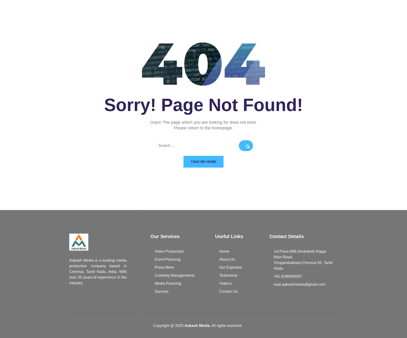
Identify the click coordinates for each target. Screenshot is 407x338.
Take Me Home (203, 162)
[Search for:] (203, 146)
